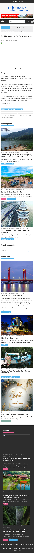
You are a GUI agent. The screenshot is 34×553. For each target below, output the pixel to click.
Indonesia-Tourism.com (16, 152)
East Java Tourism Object (16, 109)
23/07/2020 (5, 189)
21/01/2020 (5, 228)
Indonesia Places (13, 540)
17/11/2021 (7, 525)
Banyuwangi (4, 344)
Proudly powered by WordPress (11, 548)
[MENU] (32, 21)
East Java (4, 199)
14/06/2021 (5, 152)
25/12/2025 (5, 412)
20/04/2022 (7, 454)
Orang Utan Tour (16, 377)
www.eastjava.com (6, 106)
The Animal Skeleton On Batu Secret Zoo (8, 116)
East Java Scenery (5, 109)
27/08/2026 (5, 293)
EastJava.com (14, 40)
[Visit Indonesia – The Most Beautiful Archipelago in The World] (2, 21)
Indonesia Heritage (6, 312)
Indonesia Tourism (6, 420)
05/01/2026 (5, 368)
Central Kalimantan (6, 377)
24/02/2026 (5, 335)
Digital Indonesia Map (25, 115)
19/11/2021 (7, 491)
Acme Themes (18, 550)
